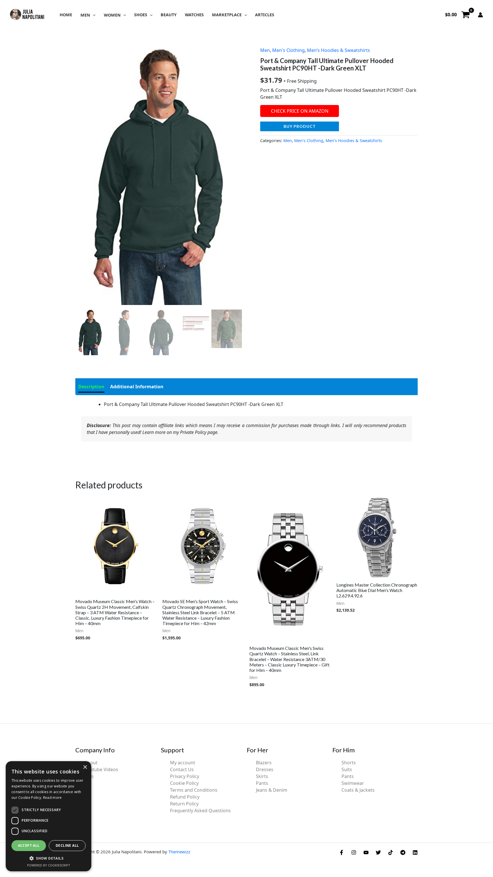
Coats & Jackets (358, 790)
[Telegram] (402, 852)
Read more (52, 797)
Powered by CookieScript (48, 865)
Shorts (349, 762)
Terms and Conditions (193, 790)
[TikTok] (390, 852)
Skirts (262, 776)
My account (182, 762)
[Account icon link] (480, 14)
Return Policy (184, 804)
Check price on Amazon (299, 111)
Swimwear (353, 783)
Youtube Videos (101, 769)
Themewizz (179, 851)
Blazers (264, 762)
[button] (93, 15)
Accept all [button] (29, 845)
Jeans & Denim (271, 790)
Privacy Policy (184, 776)
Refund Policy (184, 797)
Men (265, 50)
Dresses (264, 769)
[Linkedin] (415, 852)
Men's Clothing (288, 50)
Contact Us (182, 769)
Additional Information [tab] (136, 386)
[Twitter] (378, 852)
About (91, 762)
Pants (262, 783)
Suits (347, 769)
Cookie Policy (184, 783)
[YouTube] (366, 852)
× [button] (85, 767)
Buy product (300, 126)
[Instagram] (353, 852)
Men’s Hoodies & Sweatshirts (338, 50)
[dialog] (48, 816)
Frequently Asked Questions (200, 810)
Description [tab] (91, 386)
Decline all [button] (67, 845)
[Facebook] (341, 852)
